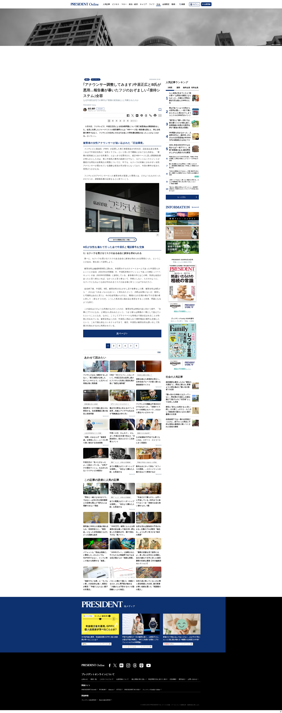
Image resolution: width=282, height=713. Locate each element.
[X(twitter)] (115, 665)
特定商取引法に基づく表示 (157, 679)
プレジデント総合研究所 (89, 700)
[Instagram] (128, 665)
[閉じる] (280, 711)
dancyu (110, 689)
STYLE (119, 689)
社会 (158, 4)
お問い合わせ (192, 679)
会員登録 (207, 4)
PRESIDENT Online (89, 105)
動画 (173, 4)
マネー (124, 4)
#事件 (87, 79)
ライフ (151, 4)
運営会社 (182, 679)
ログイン (196, 4)
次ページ (133, 121)
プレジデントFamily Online (151, 689)
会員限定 (165, 4)
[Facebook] (109, 665)
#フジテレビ (96, 79)
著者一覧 (94, 679)
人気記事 (106, 4)
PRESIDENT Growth (89, 689)
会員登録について (122, 679)
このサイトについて (106, 679)
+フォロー (100, 108)
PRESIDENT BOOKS (132, 689)
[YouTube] (148, 665)
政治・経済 (133, 4)
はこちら (182, 311)
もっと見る (181, 197)
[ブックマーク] (160, 109)
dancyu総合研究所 (105, 700)
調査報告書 (148, 149)
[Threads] (135, 665)
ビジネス (115, 4)
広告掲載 (173, 679)
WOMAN (102, 689)
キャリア (143, 4)
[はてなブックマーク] (121, 665)
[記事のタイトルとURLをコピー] (150, 115)
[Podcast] (141, 665)
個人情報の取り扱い (138, 679)
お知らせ (85, 679)
